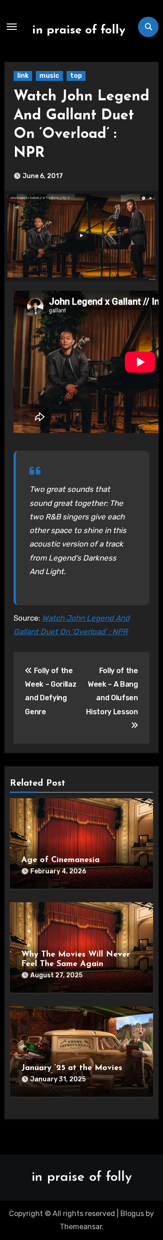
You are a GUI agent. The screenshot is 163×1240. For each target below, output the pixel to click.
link (23, 76)
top (76, 76)
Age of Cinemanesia (60, 860)
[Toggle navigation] (12, 26)
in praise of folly (78, 30)
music (49, 76)
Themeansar (81, 1226)
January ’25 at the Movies (71, 1068)
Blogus (132, 1213)
